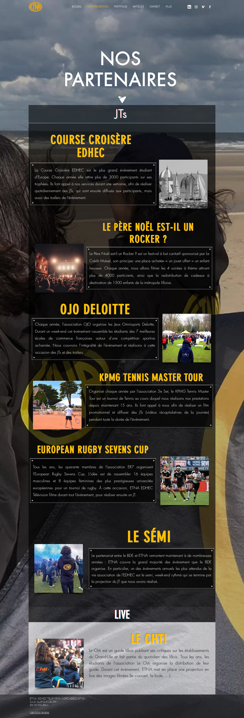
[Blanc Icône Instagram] (196, 7)
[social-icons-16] (189, 7)
